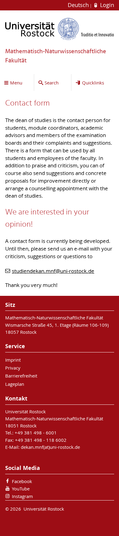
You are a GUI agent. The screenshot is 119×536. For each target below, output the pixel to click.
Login (106, 5)
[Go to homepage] (59, 29)
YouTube (21, 489)
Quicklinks (93, 83)
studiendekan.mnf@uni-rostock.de (53, 271)
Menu (16, 83)
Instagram (22, 496)
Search (52, 83)
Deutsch (79, 5)
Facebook (22, 481)
